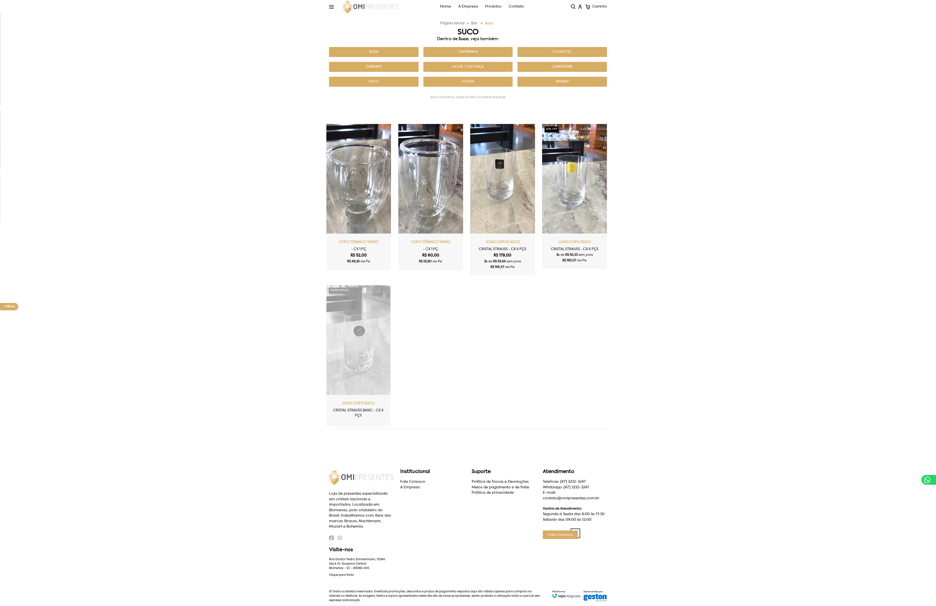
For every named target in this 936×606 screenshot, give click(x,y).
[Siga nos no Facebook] (331, 538)
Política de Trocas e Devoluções (500, 481)
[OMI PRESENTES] (370, 6)
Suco (374, 81)
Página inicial (452, 23)
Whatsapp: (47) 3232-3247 (566, 487)
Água (374, 52)
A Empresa (468, 6)
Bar (474, 23)
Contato (516, 6)
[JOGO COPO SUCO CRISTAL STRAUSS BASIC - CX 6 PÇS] (358, 355)
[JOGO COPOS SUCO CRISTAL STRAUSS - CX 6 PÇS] (502, 199)
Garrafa (373, 66)
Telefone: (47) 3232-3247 (564, 481)
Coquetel (562, 52)
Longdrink (562, 66)
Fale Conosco (412, 481)
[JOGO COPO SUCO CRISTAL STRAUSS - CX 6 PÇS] (574, 196)
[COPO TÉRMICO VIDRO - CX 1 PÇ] (358, 197)
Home (445, 6)
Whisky (562, 81)
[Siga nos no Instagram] (340, 538)
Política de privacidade (493, 492)
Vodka (468, 81)
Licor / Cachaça (468, 66)
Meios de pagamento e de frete (500, 487)
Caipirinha (468, 52)
